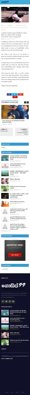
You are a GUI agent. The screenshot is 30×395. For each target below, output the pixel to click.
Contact (22, 392)
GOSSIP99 (10, 25)
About (17, 392)
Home (3, 25)
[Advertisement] (15, 377)
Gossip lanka (4, 131)
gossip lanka (5, 269)
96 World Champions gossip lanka (22, 132)
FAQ (12, 392)
